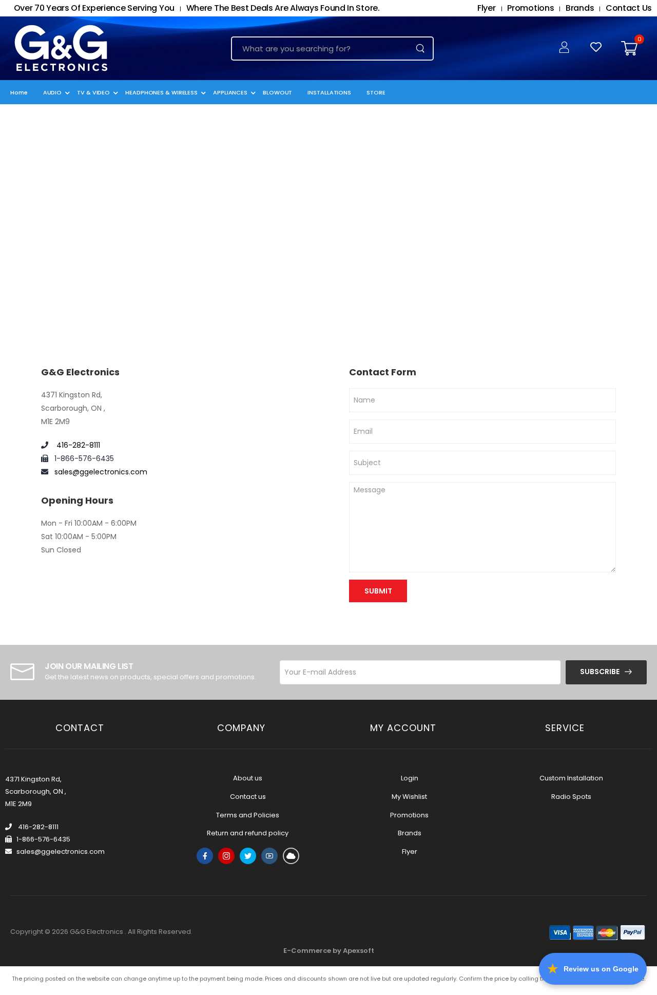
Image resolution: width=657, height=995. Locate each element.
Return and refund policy (247, 833)
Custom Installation (571, 778)
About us (247, 778)
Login (409, 778)
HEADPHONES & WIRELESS (161, 92)
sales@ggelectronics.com (100, 472)
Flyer (409, 851)
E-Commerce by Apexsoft (328, 950)
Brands (409, 833)
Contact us (248, 796)
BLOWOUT (277, 92)
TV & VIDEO (93, 92)
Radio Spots (571, 796)
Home (19, 92)
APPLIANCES (230, 92)
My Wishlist (409, 796)
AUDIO (52, 92)
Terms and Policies (247, 815)
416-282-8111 (77, 445)
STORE (375, 92)
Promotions (409, 815)
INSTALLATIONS (329, 92)
